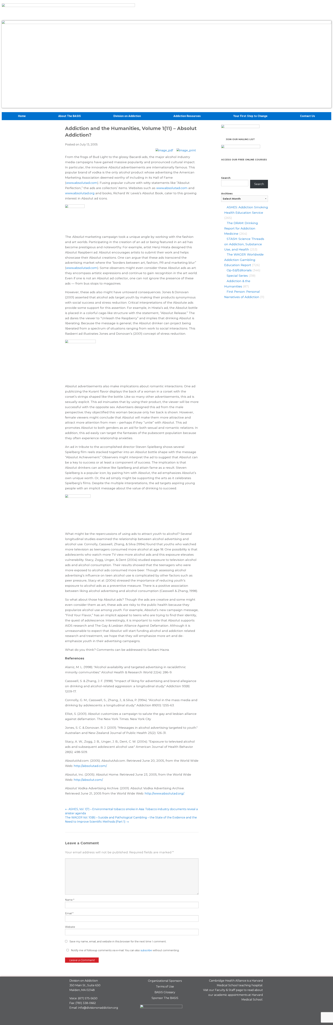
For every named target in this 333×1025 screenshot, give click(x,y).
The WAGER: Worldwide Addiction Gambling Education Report (244, 260)
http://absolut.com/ (88, 779)
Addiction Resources (187, 116)
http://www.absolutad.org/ (164, 793)
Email (69, 913)
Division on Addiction (127, 116)
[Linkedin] (246, 1007)
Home (22, 116)
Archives (227, 193)
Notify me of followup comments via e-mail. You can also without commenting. (124, 950)
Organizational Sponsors (165, 980)
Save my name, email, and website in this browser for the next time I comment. (118, 941)
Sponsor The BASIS (165, 998)
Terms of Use (165, 986)
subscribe (146, 950)
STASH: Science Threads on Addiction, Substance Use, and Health (244, 244)
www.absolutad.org (80, 193)
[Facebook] (234, 1007)
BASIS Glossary (165, 992)
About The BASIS (69, 116)
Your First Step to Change (250, 116)
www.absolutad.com (81, 183)
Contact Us (307, 116)
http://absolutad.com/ (90, 766)
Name (69, 899)
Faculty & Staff (225, 990)
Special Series (237, 275)
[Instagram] (258, 1007)
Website (70, 926)
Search (225, 177)
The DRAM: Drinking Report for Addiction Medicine (241, 228)
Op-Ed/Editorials (239, 270)
